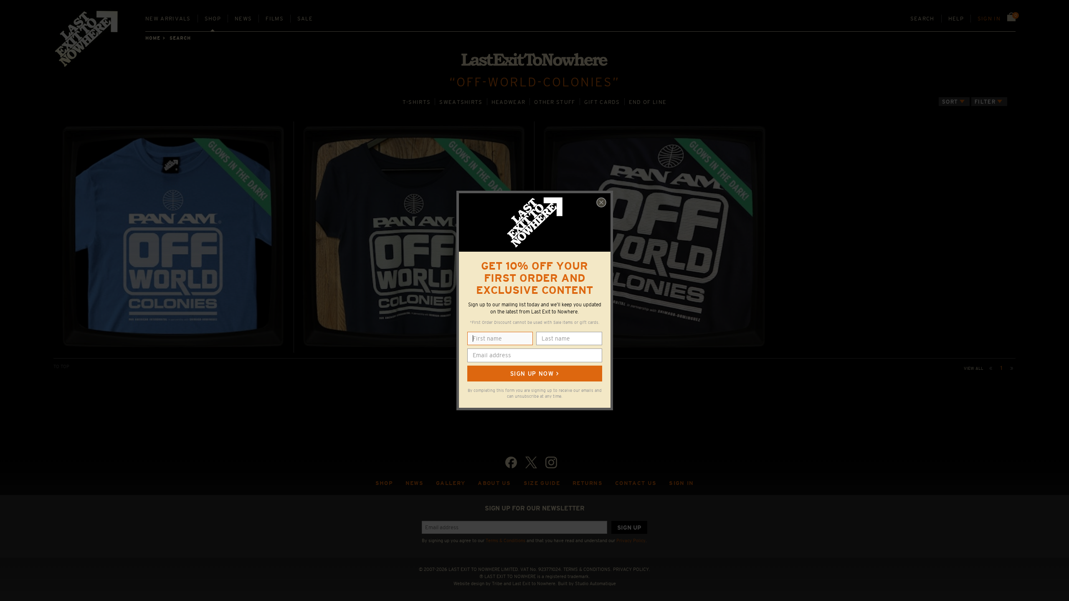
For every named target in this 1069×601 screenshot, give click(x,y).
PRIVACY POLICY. (631, 569)
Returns (587, 483)
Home (152, 37)
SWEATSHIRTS (460, 102)
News (243, 18)
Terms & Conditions (505, 540)
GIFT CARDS (602, 102)
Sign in (989, 18)
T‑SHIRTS (417, 102)
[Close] (601, 202)
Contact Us (635, 483)
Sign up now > (534, 373)
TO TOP (61, 366)
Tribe (497, 583)
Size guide (542, 483)
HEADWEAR (508, 102)
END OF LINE (647, 102)
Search (922, 18)
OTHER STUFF (554, 102)
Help (956, 18)
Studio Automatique (595, 583)
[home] (86, 41)
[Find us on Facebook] (511, 462)
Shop (213, 18)
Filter (985, 101)
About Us (494, 483)
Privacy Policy (631, 540)
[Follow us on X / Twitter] (531, 462)
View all (973, 368)
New (168, 18)
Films (275, 18)
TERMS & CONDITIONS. (587, 569)
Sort (950, 101)
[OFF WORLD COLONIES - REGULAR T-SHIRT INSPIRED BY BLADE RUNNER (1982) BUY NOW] (173, 236)
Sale (305, 18)
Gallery (450, 483)
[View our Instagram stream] (551, 462)
